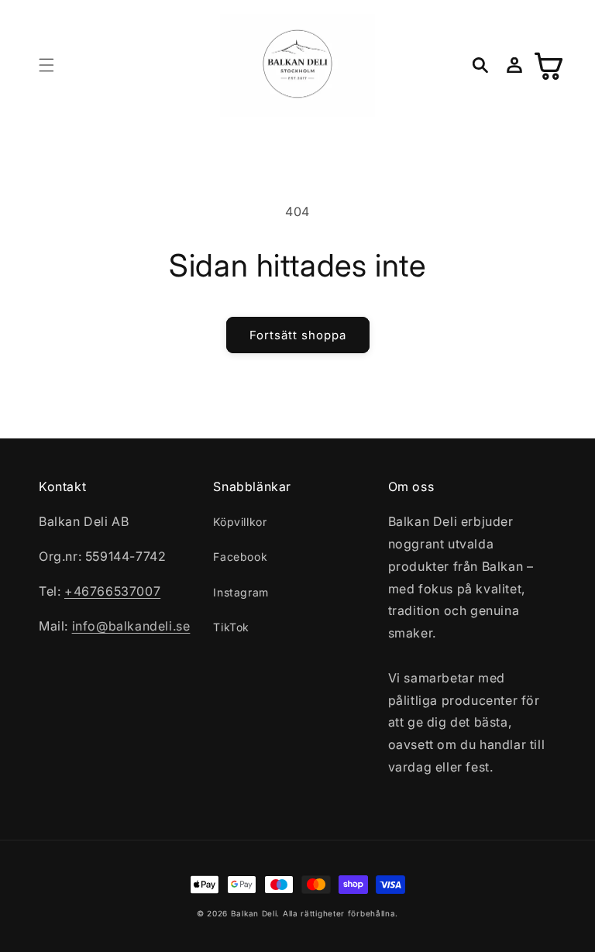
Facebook (240, 556)
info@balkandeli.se (131, 626)
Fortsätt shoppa (297, 335)
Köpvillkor (240, 521)
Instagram (240, 592)
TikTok (231, 627)
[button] (46, 65)
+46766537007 (112, 591)
